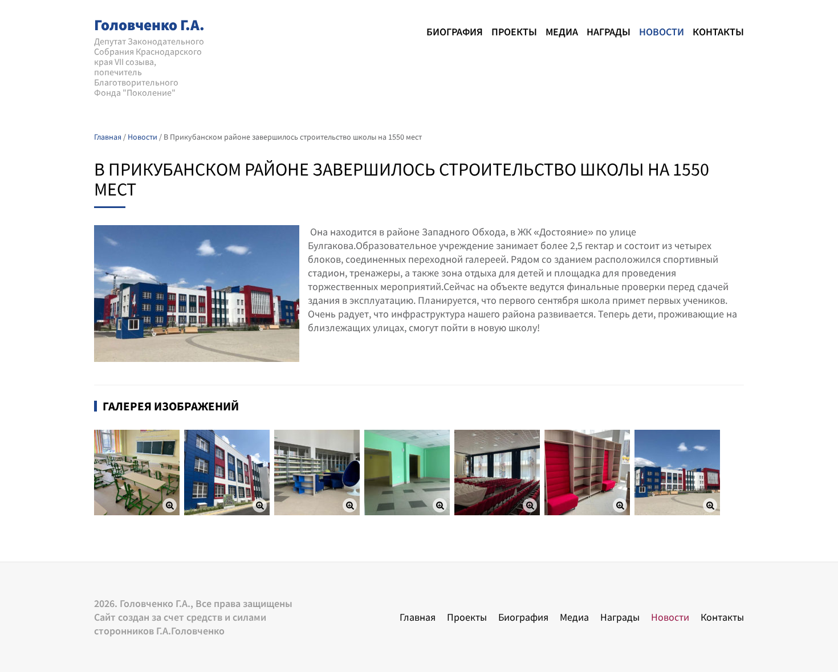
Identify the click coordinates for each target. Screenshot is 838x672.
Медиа (562, 31)
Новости (661, 31)
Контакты (718, 31)
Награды (608, 31)
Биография (454, 31)
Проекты (514, 31)
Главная (418, 617)
